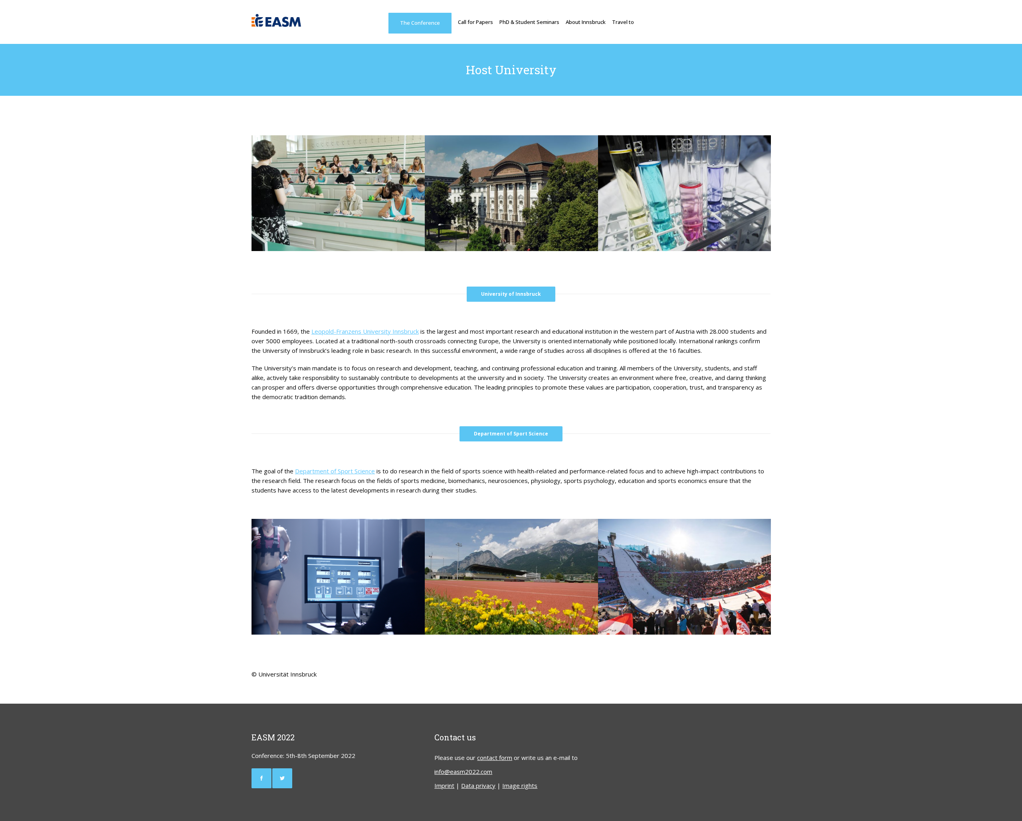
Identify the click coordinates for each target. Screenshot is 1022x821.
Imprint (444, 785)
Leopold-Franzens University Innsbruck (365, 331)
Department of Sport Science (335, 471)
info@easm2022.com (463, 771)
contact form (494, 758)
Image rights (519, 785)
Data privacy (478, 785)
